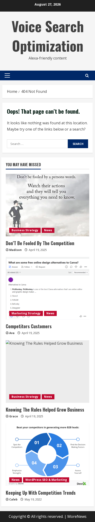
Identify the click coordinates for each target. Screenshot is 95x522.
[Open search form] (87, 75)
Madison (15, 250)
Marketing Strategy (26, 313)
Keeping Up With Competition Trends (41, 492)
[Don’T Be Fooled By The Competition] (47, 205)
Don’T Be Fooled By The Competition (40, 243)
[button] (7, 75)
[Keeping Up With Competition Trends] (47, 454)
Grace (13, 416)
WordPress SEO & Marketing (46, 480)
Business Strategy (25, 230)
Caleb (13, 499)
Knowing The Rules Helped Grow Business (45, 409)
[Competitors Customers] (47, 288)
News (48, 230)
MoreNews (76, 516)
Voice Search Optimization (48, 36)
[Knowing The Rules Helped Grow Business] (47, 371)
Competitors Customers (29, 326)
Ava (12, 333)
